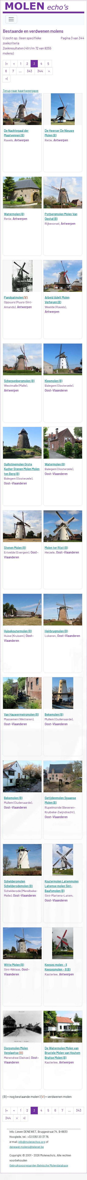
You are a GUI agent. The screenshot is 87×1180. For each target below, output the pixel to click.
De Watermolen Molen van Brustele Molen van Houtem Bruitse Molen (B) (62, 1052)
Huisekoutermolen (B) (18, 631)
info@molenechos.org (31, 1141)
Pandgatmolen (15, 297)
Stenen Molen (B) (15, 547)
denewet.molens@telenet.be (27, 1147)
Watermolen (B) (14, 214)
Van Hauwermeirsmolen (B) (21, 714)
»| (6, 78)
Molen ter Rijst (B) (56, 547)
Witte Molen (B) (14, 965)
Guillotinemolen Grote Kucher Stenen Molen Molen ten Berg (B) (21, 469)
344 (40, 71)
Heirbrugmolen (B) (56, 631)
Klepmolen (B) (53, 381)
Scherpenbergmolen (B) (19, 381)
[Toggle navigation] (11, 19)
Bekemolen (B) (54, 714)
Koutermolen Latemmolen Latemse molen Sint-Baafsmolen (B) (62, 886)
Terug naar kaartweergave (20, 90)
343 (29, 71)
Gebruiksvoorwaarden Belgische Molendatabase (39, 1165)
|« (6, 63)
